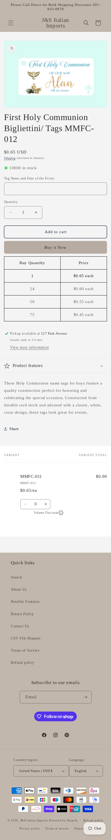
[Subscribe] (85, 697)
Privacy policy (29, 828)
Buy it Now (55, 247)
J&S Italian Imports (34, 820)
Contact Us (20, 626)
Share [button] (14, 429)
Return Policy (22, 614)
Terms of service (57, 828)
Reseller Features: (26, 602)
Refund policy (22, 663)
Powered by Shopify (63, 820)
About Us (19, 589)
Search (16, 577)
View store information (29, 347)
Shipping (10, 158)
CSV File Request (26, 638)
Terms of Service (25, 650)
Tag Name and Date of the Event (29, 178)
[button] (11, 23)
